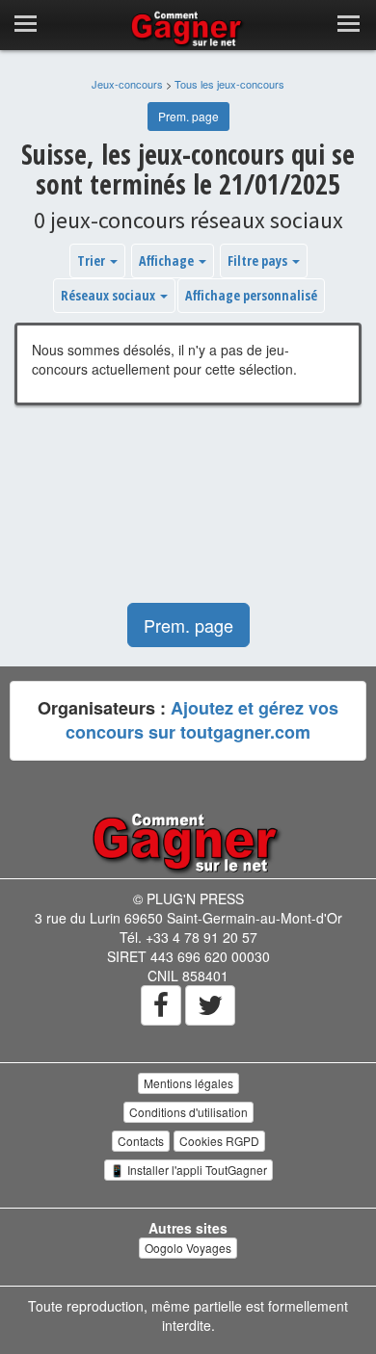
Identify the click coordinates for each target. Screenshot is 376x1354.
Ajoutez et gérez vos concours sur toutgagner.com (202, 720)
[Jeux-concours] (188, 841)
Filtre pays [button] (259, 260)
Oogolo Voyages (188, 1247)
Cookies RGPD (219, 1141)
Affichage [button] (168, 260)
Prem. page (188, 116)
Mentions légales (188, 1083)
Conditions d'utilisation (188, 1112)
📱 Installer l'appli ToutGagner (188, 1169)
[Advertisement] (188, 513)
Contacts (141, 1141)
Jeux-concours (127, 83)
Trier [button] (92, 260)
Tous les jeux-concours (229, 83)
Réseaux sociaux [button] (109, 295)
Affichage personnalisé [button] (251, 295)
